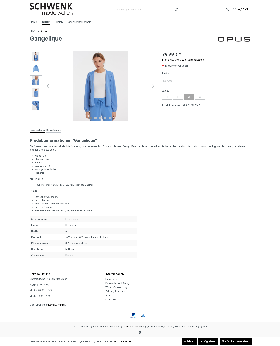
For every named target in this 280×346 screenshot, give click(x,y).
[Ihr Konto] (227, 9)
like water (168, 81)
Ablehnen (189, 341)
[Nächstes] (153, 86)
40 (189, 97)
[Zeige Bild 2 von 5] (95, 118)
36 (167, 97)
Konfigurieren (208, 341)
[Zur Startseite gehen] (51, 9)
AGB (107, 295)
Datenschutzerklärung (117, 283)
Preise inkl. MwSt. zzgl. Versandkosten (183, 59)
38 (178, 97)
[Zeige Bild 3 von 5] (100, 118)
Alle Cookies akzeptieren (236, 341)
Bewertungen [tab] (53, 130)
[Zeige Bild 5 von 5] (110, 118)
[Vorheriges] (47, 86)
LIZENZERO (111, 299)
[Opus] (234, 39)
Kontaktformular (56, 304)
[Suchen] (176, 9)
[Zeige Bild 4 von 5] (105, 118)
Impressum (111, 279)
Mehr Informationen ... (123, 341)
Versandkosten (132, 326)
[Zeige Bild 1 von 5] (90, 118)
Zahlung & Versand (115, 291)
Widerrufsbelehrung (116, 287)
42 (200, 97)
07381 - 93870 (39, 285)
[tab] (37, 130)
